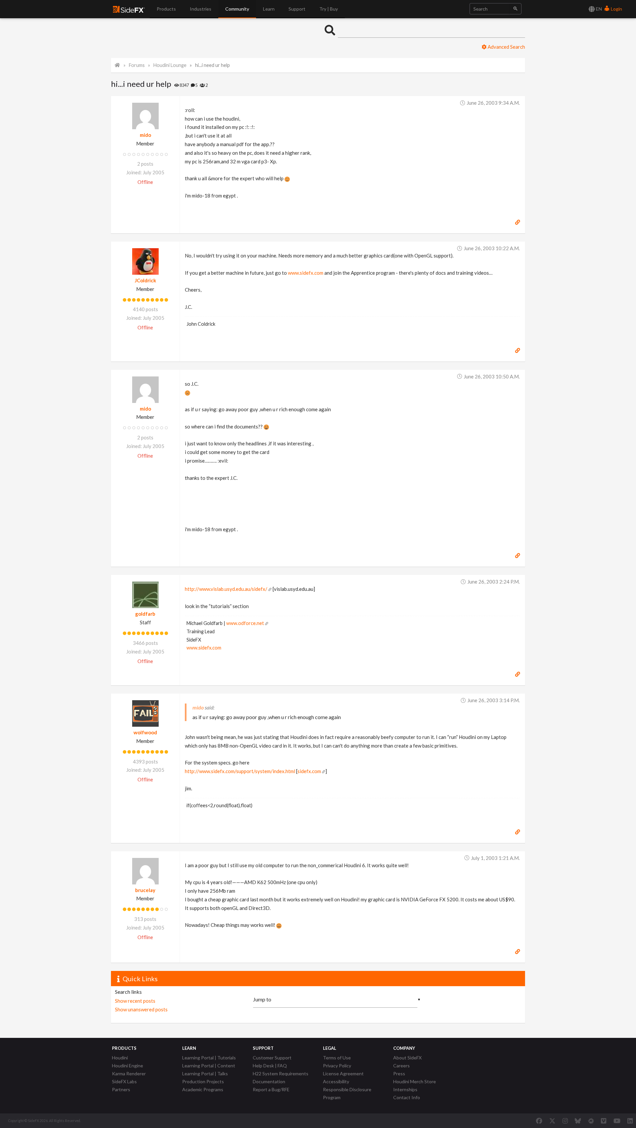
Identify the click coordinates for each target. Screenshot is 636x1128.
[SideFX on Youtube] (616, 1121)
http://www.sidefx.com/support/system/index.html (240, 771)
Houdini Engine (127, 1065)
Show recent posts (135, 1001)
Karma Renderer (129, 1073)
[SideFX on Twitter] (552, 1121)
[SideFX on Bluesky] (578, 1121)
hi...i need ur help (212, 65)
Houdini (120, 1057)
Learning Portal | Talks (205, 1073)
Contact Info (406, 1097)
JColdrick (145, 280)
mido (145, 135)
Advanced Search (506, 47)
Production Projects (203, 1081)
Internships (405, 1089)
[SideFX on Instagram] (565, 1121)
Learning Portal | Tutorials (209, 1057)
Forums (137, 65)
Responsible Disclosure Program (347, 1093)
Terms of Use (337, 1057)
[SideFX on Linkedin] (630, 1121)
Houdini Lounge (169, 65)
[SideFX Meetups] (591, 1121)
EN (598, 9)
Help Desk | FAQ (270, 1065)
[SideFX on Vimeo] (603, 1121)
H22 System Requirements (280, 1073)
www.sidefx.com (305, 273)
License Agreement (343, 1073)
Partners (121, 1089)
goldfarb (145, 614)
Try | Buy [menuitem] (328, 9)
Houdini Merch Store (414, 1081)
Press (399, 1073)
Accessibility (336, 1081)
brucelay (145, 890)
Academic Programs (202, 1089)
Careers (401, 1065)
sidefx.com (309, 771)
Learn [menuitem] (269, 9)
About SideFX (407, 1057)
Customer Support (272, 1057)
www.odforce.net (245, 623)
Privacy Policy (337, 1065)
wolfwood (145, 732)
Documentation (269, 1081)
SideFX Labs (124, 1081)
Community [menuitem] (237, 9)
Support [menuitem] (297, 9)
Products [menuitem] (166, 9)
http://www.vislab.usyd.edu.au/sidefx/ (226, 589)
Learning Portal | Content (208, 1065)
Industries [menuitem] (200, 9)
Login (616, 9)
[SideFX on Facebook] (539, 1121)
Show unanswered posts (141, 1009)
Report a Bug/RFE (271, 1089)
